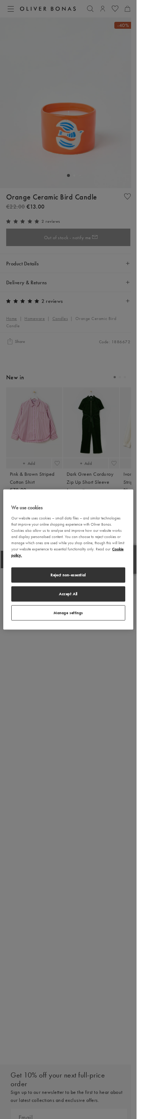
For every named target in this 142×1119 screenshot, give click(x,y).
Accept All (68, 593)
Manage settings (68, 612)
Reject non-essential (68, 574)
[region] (68, 560)
